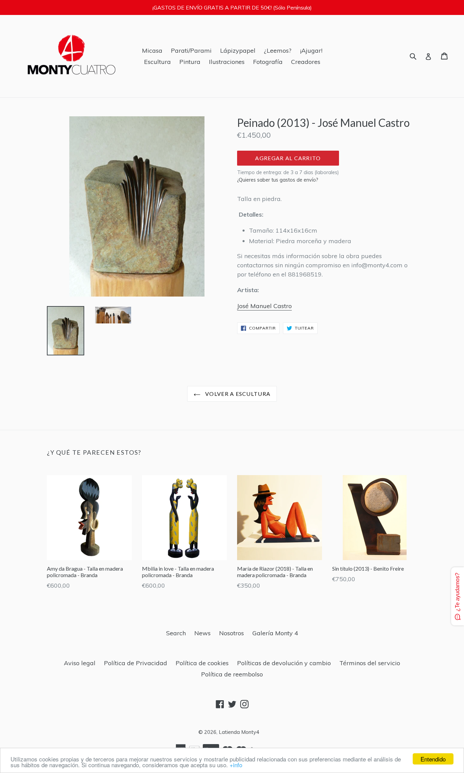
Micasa (152, 50)
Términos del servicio (369, 663)
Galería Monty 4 (275, 633)
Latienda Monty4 (239, 732)
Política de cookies (202, 663)
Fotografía (268, 62)
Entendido (433, 759)
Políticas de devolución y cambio (284, 663)
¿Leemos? (277, 50)
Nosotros (231, 633)
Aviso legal (79, 663)
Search (176, 633)
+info (236, 764)
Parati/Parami (191, 50)
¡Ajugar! (311, 50)
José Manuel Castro (264, 306)
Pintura (189, 62)
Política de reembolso (232, 674)
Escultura (157, 62)
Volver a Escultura (237, 393)
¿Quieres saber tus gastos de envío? (277, 180)
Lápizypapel (237, 50)
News (202, 633)
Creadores (305, 62)
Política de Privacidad (135, 663)
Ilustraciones (227, 62)
